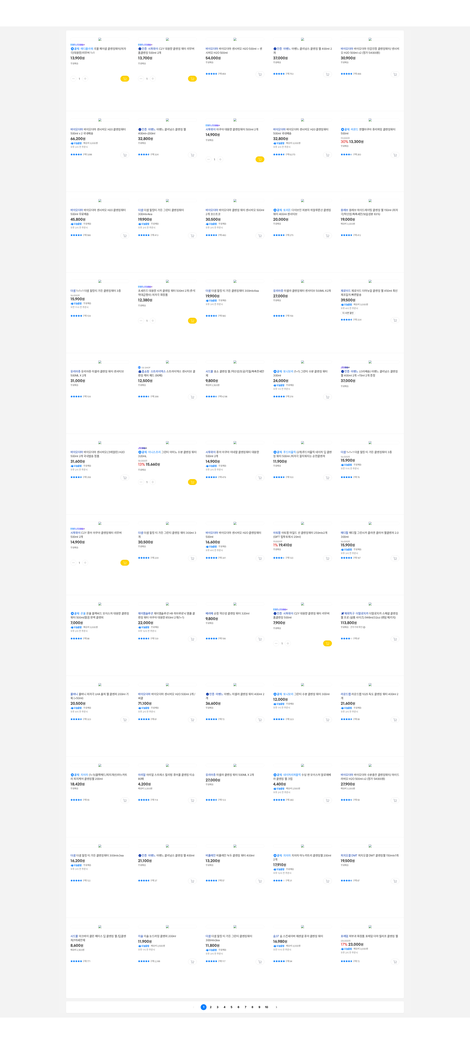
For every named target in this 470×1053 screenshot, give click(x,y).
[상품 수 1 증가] (85, 79)
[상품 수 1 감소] (73, 79)
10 (265, 1007)
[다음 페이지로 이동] (276, 1007)
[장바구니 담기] (124, 79)
